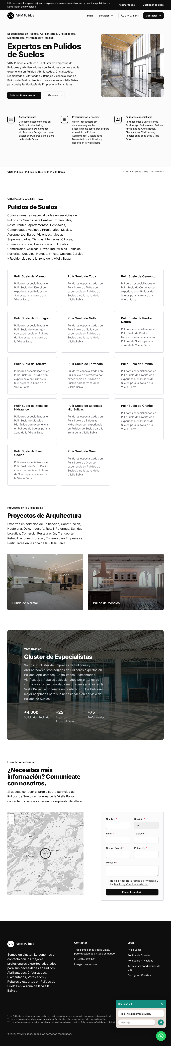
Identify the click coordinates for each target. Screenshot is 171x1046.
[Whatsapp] (161, 1036)
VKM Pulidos (24, 15)
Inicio (90, 15)
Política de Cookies (139, 955)
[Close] (162, 1004)
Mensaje (111, 862)
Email (110, 833)
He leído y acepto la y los (134, 882)
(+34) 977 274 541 (84, 958)
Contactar (151, 15)
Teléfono (140, 833)
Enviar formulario (132, 892)
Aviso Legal (134, 949)
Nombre (111, 819)
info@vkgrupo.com (85, 964)
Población (140, 848)
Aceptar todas (127, 4)
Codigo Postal (115, 848)
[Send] (161, 1022)
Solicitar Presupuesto (22, 95)
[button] (45, 853)
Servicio (139, 819)
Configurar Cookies (139, 975)
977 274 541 (132, 15)
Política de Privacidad (144, 880)
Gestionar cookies (153, 4)
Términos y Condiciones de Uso (131, 884)
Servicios (104, 15)
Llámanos (52, 95)
